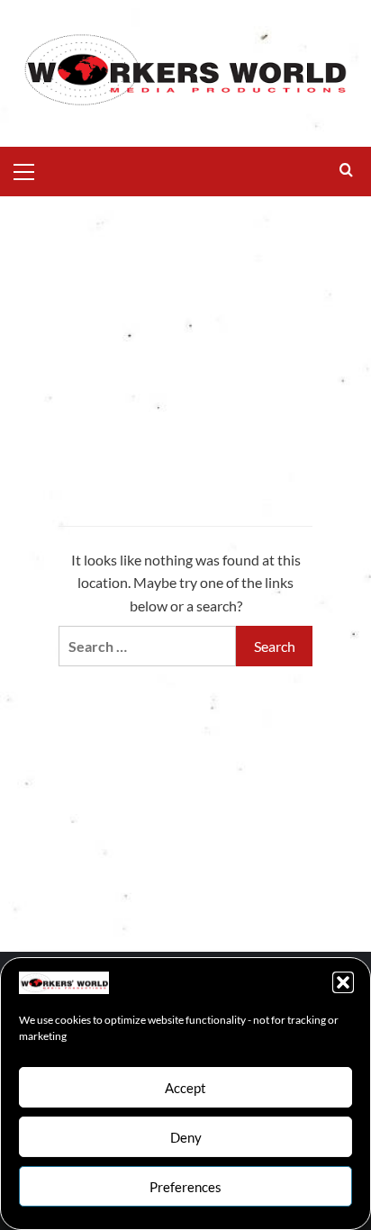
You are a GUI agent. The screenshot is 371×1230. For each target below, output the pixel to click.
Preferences (185, 1187)
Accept (185, 1088)
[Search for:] (147, 646)
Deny (186, 1137)
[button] (343, 982)
